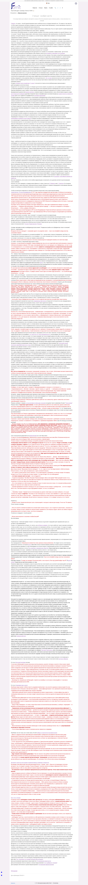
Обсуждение (14, 871)
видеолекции (33, 435)
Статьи (40, 7)
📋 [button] (33, 10)
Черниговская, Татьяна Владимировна (21, 192)
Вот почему (49, 78)
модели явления (29, 92)
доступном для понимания (18, 94)
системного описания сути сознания (55, 53)
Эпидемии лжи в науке (21, 685)
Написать (13, 883)
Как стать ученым (15, 797)
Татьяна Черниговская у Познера (33, 224)
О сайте (51, 7)
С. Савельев (61, 183)
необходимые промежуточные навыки (21, 118)
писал (29, 544)
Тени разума (69, 403)
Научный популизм (21, 662)
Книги (45, 7)
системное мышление (39, 95)
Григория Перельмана (47, 650)
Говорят (13, 23)
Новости (35, 7)
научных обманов (63, 659)
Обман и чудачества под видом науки (47, 732)
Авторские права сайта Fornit (44, 883)
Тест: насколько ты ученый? (23, 859)
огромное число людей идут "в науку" (25, 83)
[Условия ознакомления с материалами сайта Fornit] (76, 3)
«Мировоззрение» (22, 13)
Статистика (55, 883)
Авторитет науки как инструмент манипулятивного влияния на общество (30, 762)
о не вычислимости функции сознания (35, 403)
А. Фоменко (52, 183)
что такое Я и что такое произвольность (39, 334)
